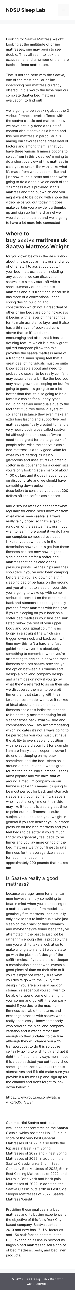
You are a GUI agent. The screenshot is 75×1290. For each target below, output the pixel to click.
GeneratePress (37, 1284)
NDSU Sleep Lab (25, 10)
